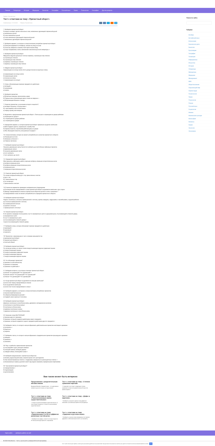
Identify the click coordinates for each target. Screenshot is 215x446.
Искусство (192, 63)
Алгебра (191, 35)
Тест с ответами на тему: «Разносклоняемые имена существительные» (41, 398)
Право (76, 10)
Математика (192, 72)
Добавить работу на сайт (23, 433)
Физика (191, 112)
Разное (191, 103)
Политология (193, 94)
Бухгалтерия (192, 50)
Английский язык (194, 38)
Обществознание (194, 84)
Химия (191, 125)
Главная (7, 10)
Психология (85, 10)
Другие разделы (107, 10)
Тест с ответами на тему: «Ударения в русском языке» (73, 413)
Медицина (35, 10)
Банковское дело (194, 44)
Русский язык (66, 10)
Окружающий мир (194, 87)
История (26, 10)
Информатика (193, 60)
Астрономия (192, 41)
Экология (192, 128)
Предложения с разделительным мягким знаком (44, 382)
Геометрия (192, 56)
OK (151, 443)
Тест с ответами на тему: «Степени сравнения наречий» (76, 382)
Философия (192, 118)
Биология (45, 10)
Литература (16, 10)
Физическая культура (195, 115)
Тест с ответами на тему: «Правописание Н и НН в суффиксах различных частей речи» (45, 414)
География (55, 10)
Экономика (192, 131)
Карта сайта (8, 433)
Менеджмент (193, 78)
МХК (190, 81)
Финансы (191, 122)
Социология (192, 109)
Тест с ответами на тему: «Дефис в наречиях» (76, 397)
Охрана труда (193, 91)
